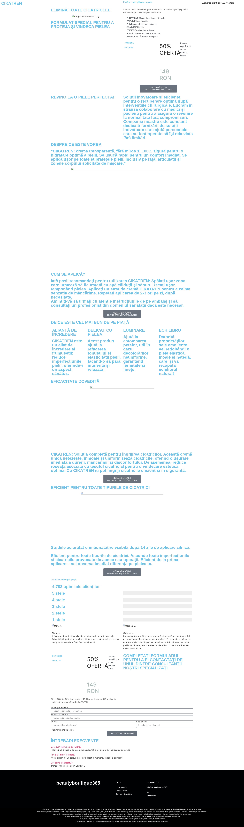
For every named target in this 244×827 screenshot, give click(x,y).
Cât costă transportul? (62, 762)
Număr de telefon (59, 714)
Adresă (54, 722)
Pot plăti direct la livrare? (63, 754)
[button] (122, 746)
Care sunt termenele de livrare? (66, 747)
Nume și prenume (59, 707)
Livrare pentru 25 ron (63, 730)
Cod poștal (141, 722)
